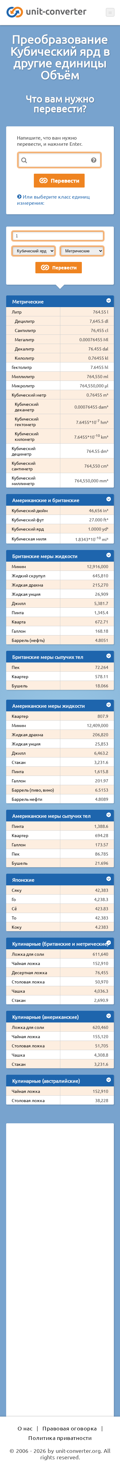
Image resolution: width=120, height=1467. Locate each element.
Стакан (19, 762)
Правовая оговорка (69, 1428)
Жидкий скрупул (28, 575)
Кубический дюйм (30, 510)
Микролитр (23, 385)
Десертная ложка (29, 972)
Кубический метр (29, 394)
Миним (19, 566)
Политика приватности (60, 1437)
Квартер (20, 676)
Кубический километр (26, 436)
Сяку (17, 890)
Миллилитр (23, 376)
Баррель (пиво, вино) (33, 790)
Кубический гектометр (26, 421)
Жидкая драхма (27, 584)
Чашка (18, 991)
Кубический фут (28, 519)
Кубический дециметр (23, 451)
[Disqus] (60, 1212)
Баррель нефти (27, 799)
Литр (17, 311)
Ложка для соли (28, 954)
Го (14, 899)
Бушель (19, 685)
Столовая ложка (28, 981)
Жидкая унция (26, 594)
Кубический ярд (28, 529)
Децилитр (24, 321)
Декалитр (24, 348)
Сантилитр (25, 330)
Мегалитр (24, 339)
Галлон (19, 631)
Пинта (18, 612)
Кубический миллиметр (23, 480)
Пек (16, 667)
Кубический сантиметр (23, 465)
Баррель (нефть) (28, 640)
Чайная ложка (26, 963)
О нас (25, 1428)
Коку (17, 927)
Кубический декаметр (26, 406)
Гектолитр (22, 367)
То (14, 917)
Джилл (19, 603)
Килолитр (24, 358)
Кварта (19, 621)
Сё (14, 908)
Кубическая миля (29, 538)
